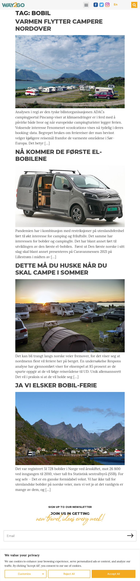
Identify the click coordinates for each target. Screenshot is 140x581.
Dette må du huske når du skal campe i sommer (61, 269)
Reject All (69, 573)
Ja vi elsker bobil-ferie (56, 385)
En (115, 4)
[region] (70, 565)
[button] (86, 5)
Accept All (113, 573)
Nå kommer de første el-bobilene (58, 155)
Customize (24, 573)
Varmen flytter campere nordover (59, 25)
